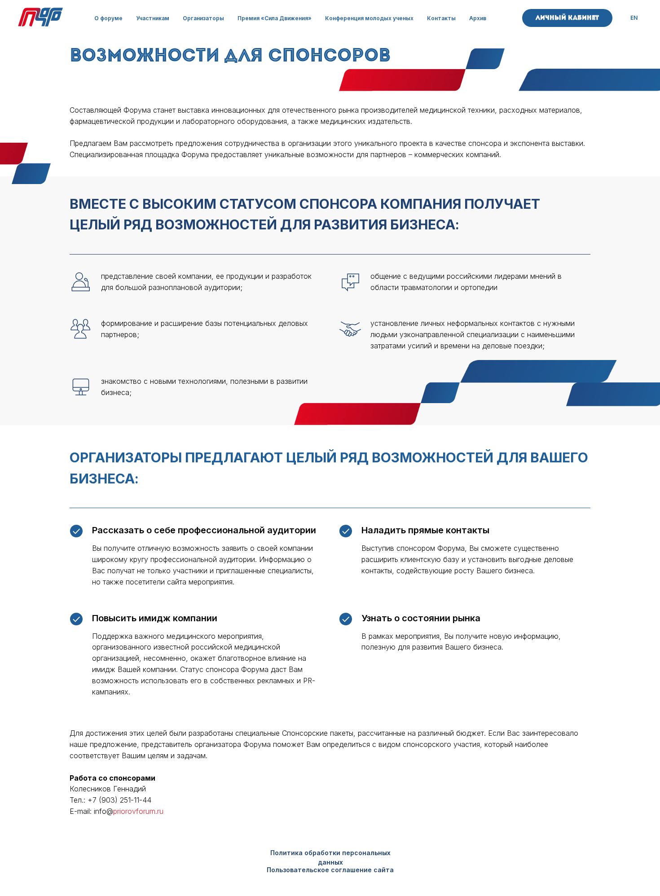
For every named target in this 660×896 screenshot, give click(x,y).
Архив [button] (477, 18)
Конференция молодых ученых (369, 18)
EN (634, 17)
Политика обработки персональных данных (330, 857)
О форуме (108, 18)
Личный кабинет (567, 18)
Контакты (441, 18)
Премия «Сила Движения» (275, 18)
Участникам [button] (152, 18)
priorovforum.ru (138, 811)
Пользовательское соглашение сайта (330, 870)
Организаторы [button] (203, 18)
